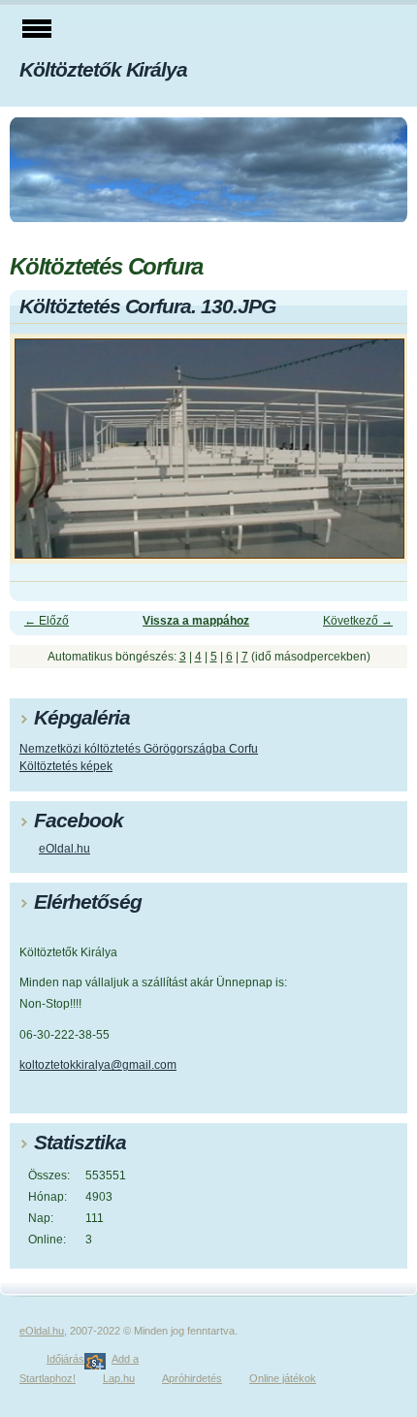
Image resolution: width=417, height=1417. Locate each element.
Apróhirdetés (192, 1378)
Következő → (358, 621)
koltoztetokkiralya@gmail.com (97, 1065)
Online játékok (282, 1378)
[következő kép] (376, 457)
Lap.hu (119, 1378)
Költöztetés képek (65, 766)
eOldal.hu (64, 848)
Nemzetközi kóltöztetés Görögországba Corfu (138, 749)
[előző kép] (41, 457)
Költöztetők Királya (103, 69)
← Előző (46, 621)
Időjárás (65, 1359)
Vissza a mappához (196, 621)
